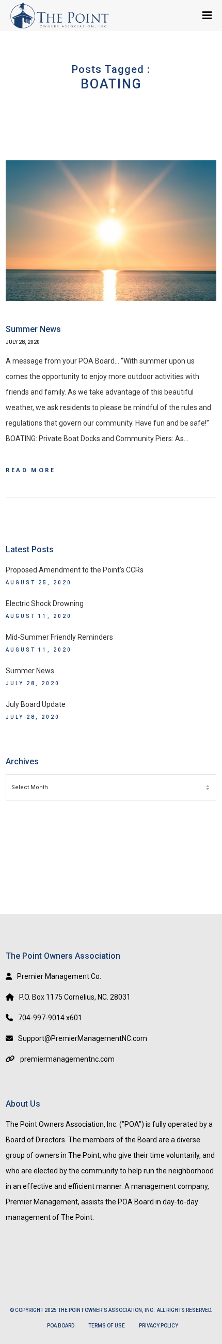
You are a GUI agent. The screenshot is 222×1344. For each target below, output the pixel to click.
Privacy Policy (158, 1325)
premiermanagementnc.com (67, 1059)
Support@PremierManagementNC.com (82, 1038)
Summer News (30, 671)
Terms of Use (106, 1325)
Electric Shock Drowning (45, 603)
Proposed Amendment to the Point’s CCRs (75, 570)
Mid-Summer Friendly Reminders (59, 637)
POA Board (60, 1325)
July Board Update (36, 704)
